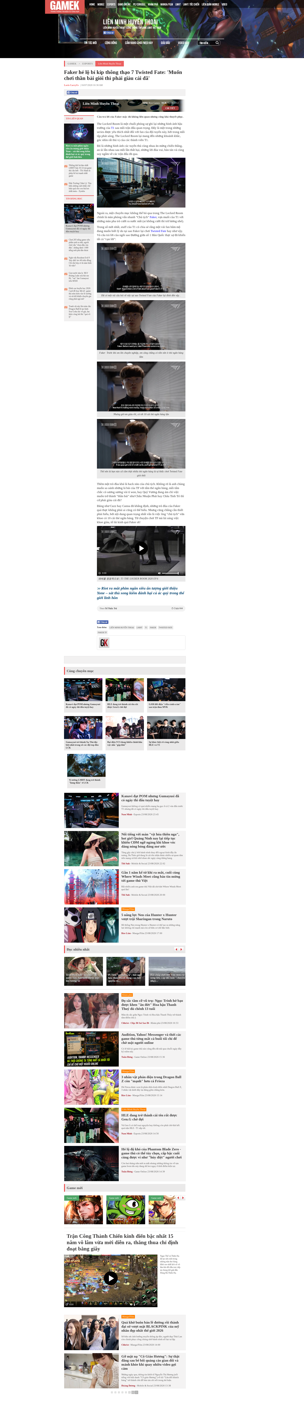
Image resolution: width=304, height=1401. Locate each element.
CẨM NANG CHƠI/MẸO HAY (139, 42)
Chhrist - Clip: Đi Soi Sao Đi (135, 1023)
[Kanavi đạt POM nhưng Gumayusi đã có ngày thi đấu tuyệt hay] (79, 213)
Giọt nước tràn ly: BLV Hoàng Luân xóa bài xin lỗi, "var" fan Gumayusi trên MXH (79, 277)
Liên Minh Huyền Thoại (130, 21)
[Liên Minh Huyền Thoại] (78, 21)
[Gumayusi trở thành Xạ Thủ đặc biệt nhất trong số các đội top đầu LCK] (83, 728)
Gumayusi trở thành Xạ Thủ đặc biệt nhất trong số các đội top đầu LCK (82, 745)
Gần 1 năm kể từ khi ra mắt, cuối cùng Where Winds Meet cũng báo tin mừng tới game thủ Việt (150, 876)
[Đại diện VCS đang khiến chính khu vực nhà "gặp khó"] (125, 728)
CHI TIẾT (170, 108)
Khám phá (155, 1023)
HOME (92, 4)
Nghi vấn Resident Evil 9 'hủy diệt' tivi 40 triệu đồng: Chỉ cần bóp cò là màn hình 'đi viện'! (80, 261)
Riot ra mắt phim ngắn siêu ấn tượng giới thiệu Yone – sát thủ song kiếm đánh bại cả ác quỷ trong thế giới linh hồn (78, 151)
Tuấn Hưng (127, 1057)
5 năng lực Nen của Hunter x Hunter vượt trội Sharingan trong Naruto (149, 917)
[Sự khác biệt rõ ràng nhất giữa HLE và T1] (166, 728)
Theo (141, 608)
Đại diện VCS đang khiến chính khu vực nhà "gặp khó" (124, 743)
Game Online (140, 1057)
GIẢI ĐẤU (165, 42)
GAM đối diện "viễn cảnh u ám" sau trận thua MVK (165, 705)
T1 (112, 128)
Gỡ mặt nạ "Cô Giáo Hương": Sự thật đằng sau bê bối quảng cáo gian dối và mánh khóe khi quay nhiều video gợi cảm (150, 1362)
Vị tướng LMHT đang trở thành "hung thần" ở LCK (84, 781)
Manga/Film (138, 933)
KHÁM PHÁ (153, 4)
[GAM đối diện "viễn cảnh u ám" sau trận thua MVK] (166, 690)
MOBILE (100, 4)
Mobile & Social (139, 863)
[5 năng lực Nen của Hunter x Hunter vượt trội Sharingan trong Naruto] (91, 925)
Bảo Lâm (126, 933)
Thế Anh (125, 863)
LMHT (178, 4)
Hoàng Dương (128, 1385)
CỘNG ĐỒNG (111, 42)
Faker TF (102, 632)
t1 (146, 627)
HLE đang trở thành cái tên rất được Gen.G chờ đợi (122, 705)
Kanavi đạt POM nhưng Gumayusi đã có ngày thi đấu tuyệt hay (78, 228)
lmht (139, 627)
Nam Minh (126, 814)
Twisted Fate (158, 231)
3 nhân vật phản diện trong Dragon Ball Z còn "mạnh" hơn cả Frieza (151, 1079)
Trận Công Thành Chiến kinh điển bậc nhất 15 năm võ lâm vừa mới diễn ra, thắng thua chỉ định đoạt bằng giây (122, 1242)
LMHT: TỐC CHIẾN (191, 4)
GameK (72, 63)
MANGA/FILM (166, 4)
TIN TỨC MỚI (90, 42)
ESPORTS (111, 4)
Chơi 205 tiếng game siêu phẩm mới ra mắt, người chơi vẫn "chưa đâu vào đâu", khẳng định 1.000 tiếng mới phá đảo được (79, 245)
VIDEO (224, 4)
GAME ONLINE (124, 4)
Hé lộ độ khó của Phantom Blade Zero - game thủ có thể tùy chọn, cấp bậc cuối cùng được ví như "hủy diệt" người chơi (151, 1153)
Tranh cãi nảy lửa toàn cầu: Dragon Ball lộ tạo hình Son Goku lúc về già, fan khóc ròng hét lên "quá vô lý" (80, 311)
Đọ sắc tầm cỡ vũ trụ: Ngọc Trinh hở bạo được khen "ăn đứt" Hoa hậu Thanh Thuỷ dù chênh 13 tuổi (152, 1005)
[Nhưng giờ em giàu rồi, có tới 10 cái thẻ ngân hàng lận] (141, 386)
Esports (87, 63)
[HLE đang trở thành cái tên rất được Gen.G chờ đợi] (125, 690)
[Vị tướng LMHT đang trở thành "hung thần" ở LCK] (86, 766)
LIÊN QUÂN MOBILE (210, 4)
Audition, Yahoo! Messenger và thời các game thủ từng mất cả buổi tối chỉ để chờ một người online (151, 1039)
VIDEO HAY (183, 42)
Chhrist (125, 1344)
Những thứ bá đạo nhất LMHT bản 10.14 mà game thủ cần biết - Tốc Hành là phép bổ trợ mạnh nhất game (80, 170)
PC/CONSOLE (139, 4)
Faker (153, 217)
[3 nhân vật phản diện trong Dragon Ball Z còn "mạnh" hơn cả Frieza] (91, 1087)
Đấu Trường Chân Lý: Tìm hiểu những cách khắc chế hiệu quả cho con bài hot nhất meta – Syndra (80, 187)
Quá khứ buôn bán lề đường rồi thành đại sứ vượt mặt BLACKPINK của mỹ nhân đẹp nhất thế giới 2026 (150, 1326)
